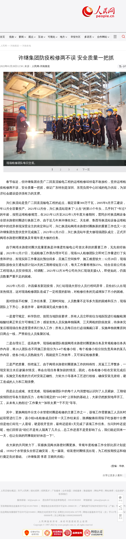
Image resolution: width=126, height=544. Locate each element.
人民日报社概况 (8, 491)
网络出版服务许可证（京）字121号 (99, 512)
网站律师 (109, 491)
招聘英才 (45, 491)
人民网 (3, 46)
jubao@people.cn (101, 500)
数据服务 (88, 491)
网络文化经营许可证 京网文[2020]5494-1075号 (59, 512)
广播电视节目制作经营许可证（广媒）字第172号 (102, 506)
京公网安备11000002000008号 (68, 515)
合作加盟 (66, 491)
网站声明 (98, 491)
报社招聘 (35, 491)
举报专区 (76, 37)
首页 (2, 37)
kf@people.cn (34, 500)
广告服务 (56, 491)
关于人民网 (23, 491)
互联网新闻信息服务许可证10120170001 (19, 506)
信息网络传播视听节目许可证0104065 (18, 512)
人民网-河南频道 (41, 66)
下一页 (86, 169)
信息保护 (119, 491)
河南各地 (26, 46)
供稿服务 (77, 491)
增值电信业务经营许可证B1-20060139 (59, 506)
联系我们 (63, 494)
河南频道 (14, 46)
